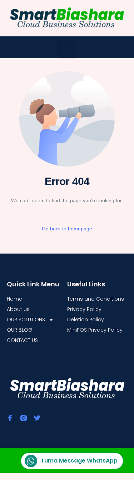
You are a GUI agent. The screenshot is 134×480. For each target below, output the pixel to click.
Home (14, 298)
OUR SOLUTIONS (26, 319)
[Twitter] (37, 418)
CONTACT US (22, 340)
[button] (67, 49)
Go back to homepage (67, 228)
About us (18, 309)
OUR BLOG (20, 329)
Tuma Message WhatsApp (79, 460)
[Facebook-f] (10, 418)
